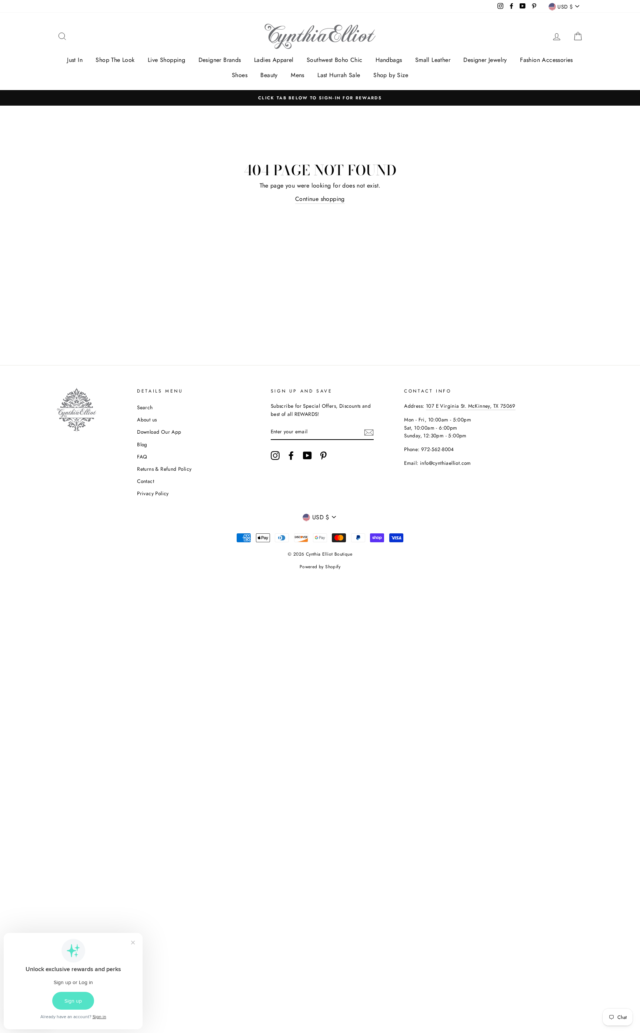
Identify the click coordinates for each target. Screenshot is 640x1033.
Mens (297, 75)
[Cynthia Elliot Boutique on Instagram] (275, 455)
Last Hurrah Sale (338, 75)
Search (145, 407)
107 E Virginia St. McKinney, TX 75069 (471, 406)
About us (147, 419)
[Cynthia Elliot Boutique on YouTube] (307, 455)
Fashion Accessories (546, 60)
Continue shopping (320, 199)
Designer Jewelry (485, 60)
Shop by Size (390, 75)
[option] (320, 98)
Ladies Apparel (274, 60)
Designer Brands (220, 60)
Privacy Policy (153, 493)
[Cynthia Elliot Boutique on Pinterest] (323, 455)
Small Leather (432, 60)
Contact (145, 481)
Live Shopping (166, 60)
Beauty (268, 75)
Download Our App (159, 432)
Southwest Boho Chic (335, 60)
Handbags (389, 60)
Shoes (239, 75)
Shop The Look (115, 60)
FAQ (142, 456)
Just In (75, 60)
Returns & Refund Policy (164, 469)
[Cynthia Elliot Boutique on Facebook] (291, 455)
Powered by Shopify (320, 566)
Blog (142, 444)
